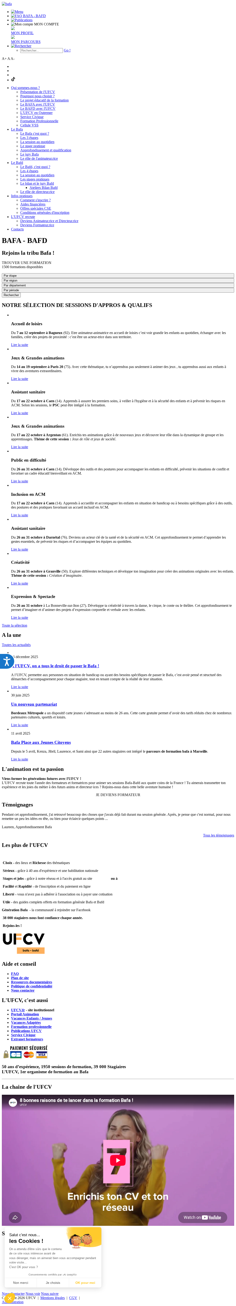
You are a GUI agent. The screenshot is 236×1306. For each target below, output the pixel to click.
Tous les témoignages (218, 835)
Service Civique (23, 1035)
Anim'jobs (101, 878)
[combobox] (118, 290)
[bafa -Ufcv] (24, 954)
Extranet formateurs (27, 1039)
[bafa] (7, 4)
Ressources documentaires (31, 982)
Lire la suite (19, 345)
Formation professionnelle (31, 1027)
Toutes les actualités (16, 645)
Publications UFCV (26, 1031)
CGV (73, 1298)
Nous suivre (50, 1294)
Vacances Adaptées (26, 1022)
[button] (9, 1298)
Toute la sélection (14, 625)
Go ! (67, 50)
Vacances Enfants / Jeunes (31, 1018)
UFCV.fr (18, 1010)
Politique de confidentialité (31, 986)
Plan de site (20, 978)
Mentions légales (52, 1298)
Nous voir (33, 1294)
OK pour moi (85, 1283)
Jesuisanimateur (131, 878)
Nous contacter (23, 990)
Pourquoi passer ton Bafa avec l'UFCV (32, 855)
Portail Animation (25, 1014)
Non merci (20, 1283)
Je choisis (53, 1283)
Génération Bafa (15, 910)
